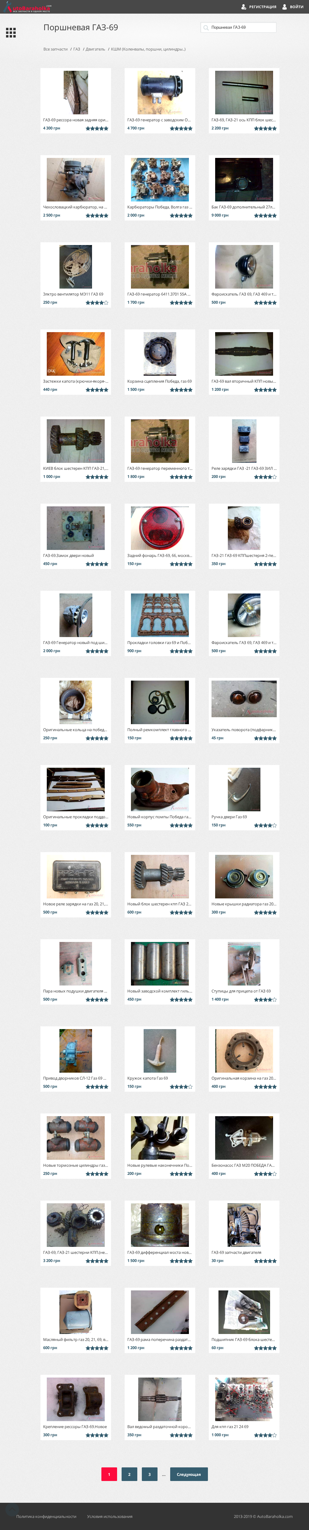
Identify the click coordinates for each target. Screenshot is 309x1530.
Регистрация (262, 6)
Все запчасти (55, 49)
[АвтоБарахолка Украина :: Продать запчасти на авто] (27, 7)
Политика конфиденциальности (46, 1516)
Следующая (189, 1474)
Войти (297, 6)
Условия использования (109, 1516)
